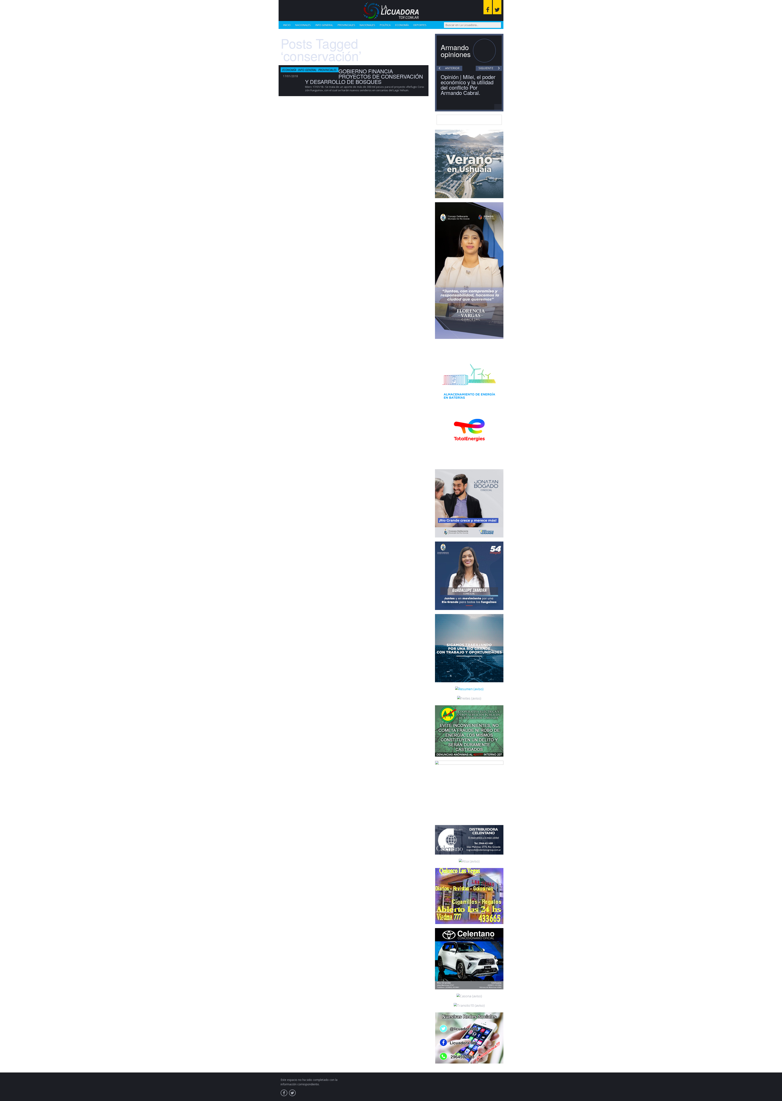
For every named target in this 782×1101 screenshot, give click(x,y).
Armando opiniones (456, 50)
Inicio (287, 25)
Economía (402, 25)
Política (385, 25)
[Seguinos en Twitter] (497, 7)
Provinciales (346, 25)
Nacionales (303, 25)
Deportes (419, 25)
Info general (324, 25)
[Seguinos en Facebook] (487, 7)
